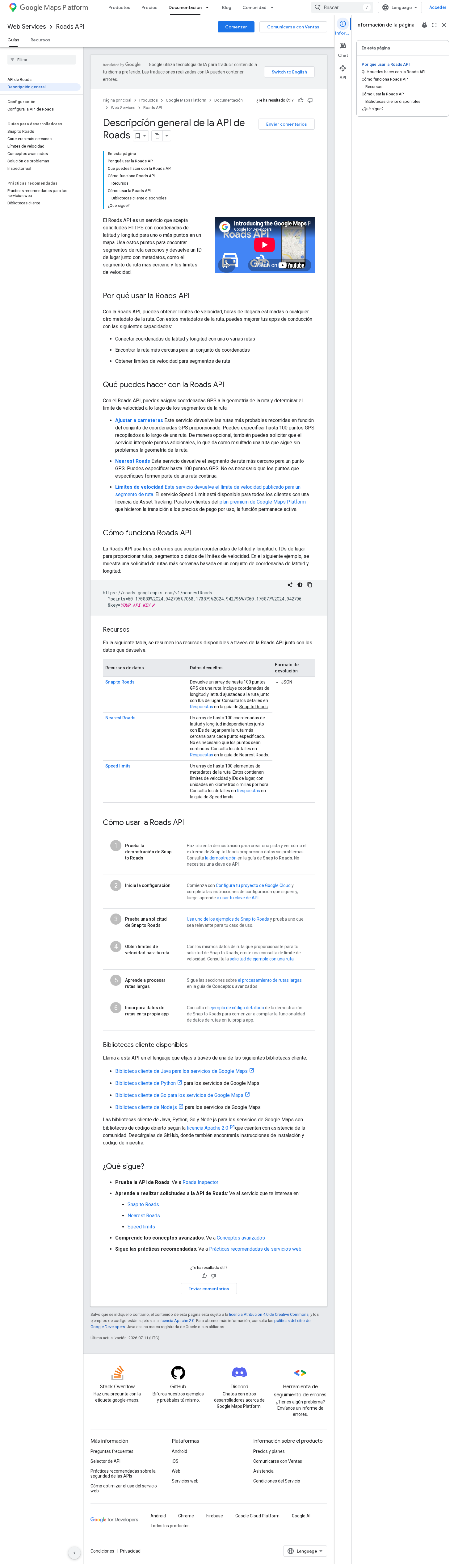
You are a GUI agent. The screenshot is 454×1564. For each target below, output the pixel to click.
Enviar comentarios (286, 124)
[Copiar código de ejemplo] (310, 585)
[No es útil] (310, 100)
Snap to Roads (120, 682)
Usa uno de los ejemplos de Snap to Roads (228, 919)
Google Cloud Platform (257, 1515)
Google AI (301, 1515)
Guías (13, 40)
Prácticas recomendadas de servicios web (255, 1249)
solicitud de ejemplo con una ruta (262, 958)
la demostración (221, 857)
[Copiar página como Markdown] (157, 136)
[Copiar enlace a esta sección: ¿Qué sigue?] (150, 1167)
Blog (226, 7)
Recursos (40, 40)
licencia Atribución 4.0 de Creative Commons (269, 1314)
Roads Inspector (200, 1182)
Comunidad (254, 7)
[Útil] (300, 100)
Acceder (438, 7)
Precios (149, 7)
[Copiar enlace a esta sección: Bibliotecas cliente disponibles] (194, 1045)
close (444, 25)
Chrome (186, 1515)
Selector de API (105, 1461)
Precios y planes (269, 1451)
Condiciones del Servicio (276, 1480)
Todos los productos (170, 1525)
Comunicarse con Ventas (293, 27)
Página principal (117, 100)
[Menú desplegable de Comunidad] (274, 7)
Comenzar (236, 27)
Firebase (214, 1515)
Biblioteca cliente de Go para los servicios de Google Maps (179, 1095)
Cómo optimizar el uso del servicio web (123, 1488)
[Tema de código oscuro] (300, 585)
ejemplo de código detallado (236, 1007)
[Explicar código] (290, 585)
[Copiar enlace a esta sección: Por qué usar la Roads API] (196, 296)
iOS (175, 1461)
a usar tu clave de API (238, 897)
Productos (119, 7)
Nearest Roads (132, 461)
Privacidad (130, 1551)
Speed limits (118, 765)
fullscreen (434, 25)
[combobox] (342, 7)
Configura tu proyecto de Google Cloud (253, 885)
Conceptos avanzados (241, 1238)
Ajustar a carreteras (139, 420)
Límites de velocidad (139, 487)
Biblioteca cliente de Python (145, 1083)
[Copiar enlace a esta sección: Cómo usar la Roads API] (190, 823)
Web (176, 1471)
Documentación (185, 7)
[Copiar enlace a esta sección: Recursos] (135, 630)
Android (179, 1451)
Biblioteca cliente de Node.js (146, 1107)
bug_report (424, 25)
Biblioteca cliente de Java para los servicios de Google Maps (181, 1071)
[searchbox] (41, 60)
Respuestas (201, 706)
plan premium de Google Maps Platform (263, 502)
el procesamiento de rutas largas (270, 980)
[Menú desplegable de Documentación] (209, 7)
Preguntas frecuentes (111, 1451)
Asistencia (263, 1471)
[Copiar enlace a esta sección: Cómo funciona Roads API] (197, 533)
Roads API (70, 27)
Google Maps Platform (186, 100)
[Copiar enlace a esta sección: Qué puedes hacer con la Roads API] (230, 385)
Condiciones (102, 1551)
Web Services (26, 27)
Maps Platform (66, 7)
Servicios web (185, 1480)
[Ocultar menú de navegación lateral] (74, 1553)
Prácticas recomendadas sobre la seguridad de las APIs (123, 1473)
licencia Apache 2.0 (207, 1128)
